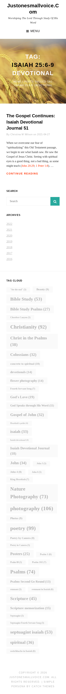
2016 (9, 259)
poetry (23, 528)
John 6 (36, 472)
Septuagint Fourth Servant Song (27, 623)
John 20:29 (27, 165)
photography (31, 508)
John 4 (16, 471)
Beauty (42, 289)
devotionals (21, 372)
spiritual (22, 642)
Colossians (23, 354)
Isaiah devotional (19, 440)
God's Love (22, 397)
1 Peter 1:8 (42, 165)
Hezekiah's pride (19, 423)
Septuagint (17, 616)
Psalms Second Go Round (30, 581)
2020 (9, 235)
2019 (9, 241)
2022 (9, 223)
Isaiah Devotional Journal (30, 450)
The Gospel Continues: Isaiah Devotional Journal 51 (30, 121)
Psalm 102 (39, 562)
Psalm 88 (16, 562)
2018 (9, 247)
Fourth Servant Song (22, 388)
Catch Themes (43, 686)
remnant (15, 589)
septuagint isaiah (31, 631)
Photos (16, 518)
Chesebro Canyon (20, 317)
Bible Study (26, 299)
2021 (9, 229)
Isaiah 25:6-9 (33, 65)
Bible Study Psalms (30, 309)
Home (17, 81)
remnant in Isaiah (42, 589)
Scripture (23, 598)
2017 (9, 253)
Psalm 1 (46, 554)
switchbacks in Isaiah (22, 651)
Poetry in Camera (20, 545)
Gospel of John (27, 414)
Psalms (22, 572)
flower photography (26, 380)
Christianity (28, 327)
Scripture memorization (30, 608)
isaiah (19, 431)
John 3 (41, 463)
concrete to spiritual (25, 363)
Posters (20, 554)
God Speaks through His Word (32, 405)
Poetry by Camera (22, 538)
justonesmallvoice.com (29, 677)
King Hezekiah (19, 479)
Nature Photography (29, 492)
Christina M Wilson (21, 134)
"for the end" (18, 289)
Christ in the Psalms (28, 341)
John (18, 463)
